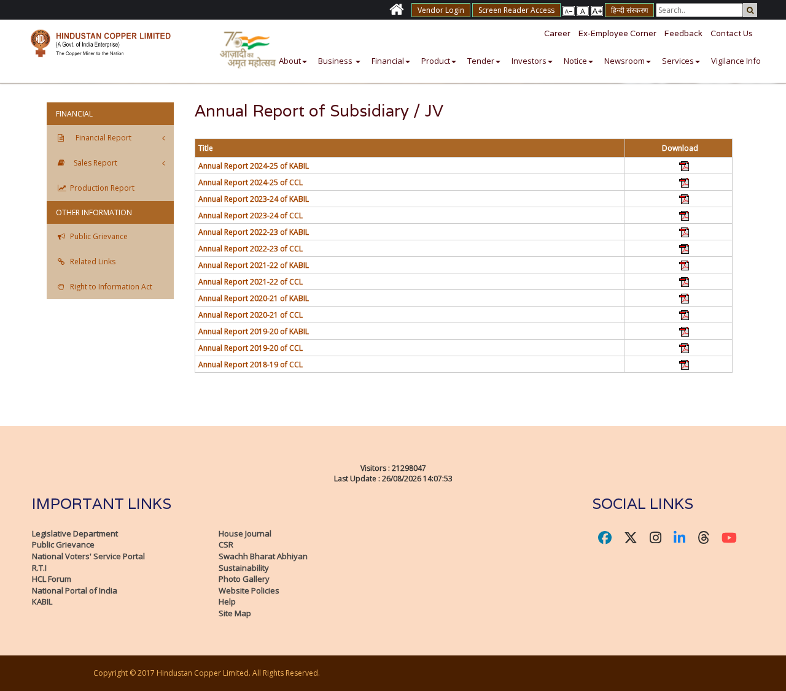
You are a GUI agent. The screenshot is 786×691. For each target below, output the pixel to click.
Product (435, 60)
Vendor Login (441, 10)
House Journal (245, 533)
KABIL (42, 601)
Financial (388, 60)
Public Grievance (63, 544)
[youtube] (729, 537)
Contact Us (731, 33)
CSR (226, 544)
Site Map (235, 613)
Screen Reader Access (516, 10)
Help (227, 601)
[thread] (703, 537)
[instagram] (655, 537)
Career (557, 33)
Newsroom (624, 60)
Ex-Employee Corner (617, 33)
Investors (529, 60)
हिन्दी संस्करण (629, 10)
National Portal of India (74, 590)
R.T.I (39, 567)
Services (678, 60)
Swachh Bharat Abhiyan (263, 556)
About (290, 60)
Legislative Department (75, 533)
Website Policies (249, 590)
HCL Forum (51, 578)
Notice (575, 60)
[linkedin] (679, 537)
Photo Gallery (244, 578)
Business (336, 60)
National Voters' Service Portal (88, 556)
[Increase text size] (568, 10)
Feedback (683, 33)
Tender (480, 60)
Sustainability (244, 567)
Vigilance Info (736, 60)
